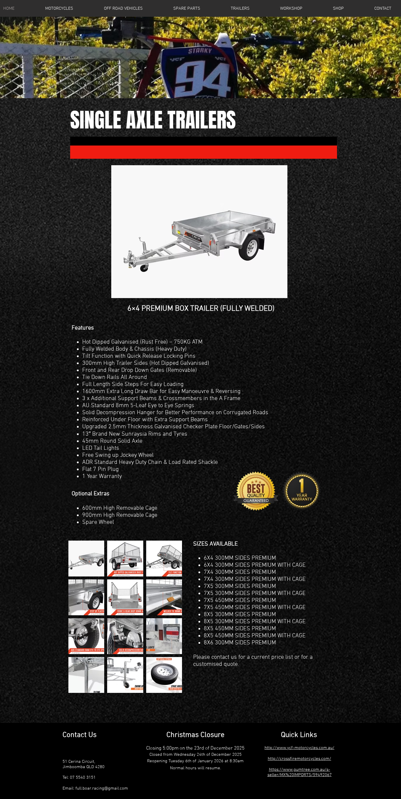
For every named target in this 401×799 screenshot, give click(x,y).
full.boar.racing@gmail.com (101, 788)
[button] (186, 8)
